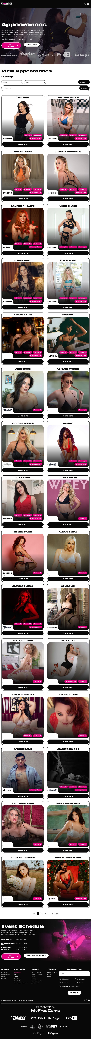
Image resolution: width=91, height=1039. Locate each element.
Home (78, 14)
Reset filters (84, 82)
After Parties (17, 981)
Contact (34, 978)
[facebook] (89, 1000)
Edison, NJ (4, 976)
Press (33, 976)
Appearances (17, 972)
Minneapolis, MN (5, 974)
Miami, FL (3, 978)
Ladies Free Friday (52, 972)
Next (57, 913)
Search (83, 88)
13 (53, 913)
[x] (84, 1000)
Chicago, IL (4, 972)
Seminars (16, 974)
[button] (88, 4)
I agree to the (70, 986)
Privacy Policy (35, 983)
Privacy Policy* (75, 986)
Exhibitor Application (37, 974)
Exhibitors (16, 976)
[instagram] (87, 1000)
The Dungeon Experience (21, 983)
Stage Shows (17, 978)
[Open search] (85, 3)
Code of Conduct (36, 972)
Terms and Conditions (37, 981)
